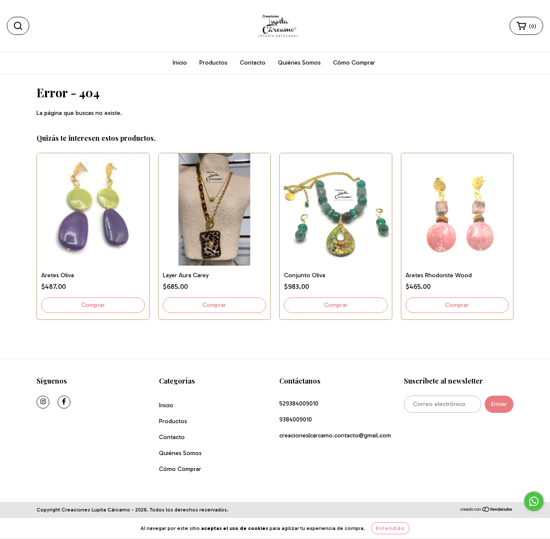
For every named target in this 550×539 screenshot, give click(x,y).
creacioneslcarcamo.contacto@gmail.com (335, 435)
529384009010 (298, 403)
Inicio (180, 62)
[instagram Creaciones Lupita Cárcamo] (43, 402)
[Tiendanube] (486, 510)
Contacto (253, 62)
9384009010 (295, 419)
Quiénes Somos (299, 62)
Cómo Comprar (354, 62)
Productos (213, 62)
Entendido (390, 528)
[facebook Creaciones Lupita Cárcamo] (64, 402)
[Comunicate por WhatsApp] (534, 501)
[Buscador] (18, 26)
